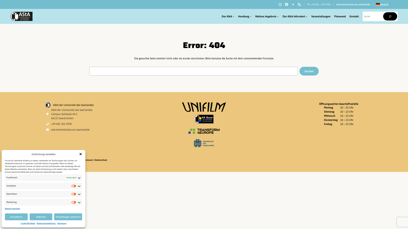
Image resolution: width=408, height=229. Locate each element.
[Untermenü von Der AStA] (233, 16)
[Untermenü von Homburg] (250, 16)
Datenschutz (100, 160)
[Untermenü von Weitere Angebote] (278, 16)
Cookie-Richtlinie (28, 223)
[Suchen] (390, 16)
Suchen (309, 71)
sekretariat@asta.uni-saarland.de (353, 4)
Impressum (61, 223)
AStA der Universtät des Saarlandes (73, 105)
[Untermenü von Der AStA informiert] (306, 16)
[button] (80, 154)
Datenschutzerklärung (46, 223)
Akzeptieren (16, 216)
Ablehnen (41, 216)
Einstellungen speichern (68, 216)
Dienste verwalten (12, 209)
